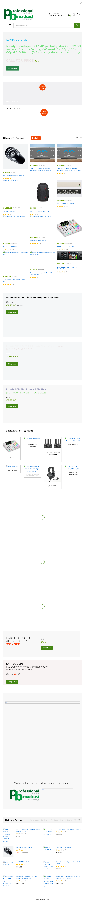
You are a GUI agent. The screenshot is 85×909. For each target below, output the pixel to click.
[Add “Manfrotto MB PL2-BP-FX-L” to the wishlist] (47, 203)
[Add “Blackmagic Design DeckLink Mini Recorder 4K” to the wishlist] (47, 265)
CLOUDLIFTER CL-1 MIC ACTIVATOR (68, 829)
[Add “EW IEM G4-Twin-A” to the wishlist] (20, 203)
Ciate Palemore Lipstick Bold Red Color (68, 862)
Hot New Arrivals (13, 820)
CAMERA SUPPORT (32, 475)
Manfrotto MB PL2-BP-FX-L (40, 211)
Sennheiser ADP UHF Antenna (13, 247)
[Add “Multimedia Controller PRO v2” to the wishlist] (20, 168)
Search (77, 25)
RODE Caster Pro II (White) (66, 247)
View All (79, 138)
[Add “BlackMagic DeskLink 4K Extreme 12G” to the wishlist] (20, 271)
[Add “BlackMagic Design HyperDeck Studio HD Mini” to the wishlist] (74, 259)
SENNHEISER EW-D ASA (65, 204)
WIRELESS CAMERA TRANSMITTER (53, 453)
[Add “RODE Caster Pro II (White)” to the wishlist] (74, 239)
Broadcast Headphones (52, 486)
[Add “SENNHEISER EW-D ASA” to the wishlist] (74, 196)
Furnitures (54, 820)
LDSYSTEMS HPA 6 (22, 862)
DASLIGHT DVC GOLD (63, 847)
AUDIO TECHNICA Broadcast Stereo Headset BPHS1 (28, 830)
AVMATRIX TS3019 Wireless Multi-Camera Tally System (68, 877)
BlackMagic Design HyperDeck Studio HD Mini (67, 268)
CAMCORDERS (12, 470)
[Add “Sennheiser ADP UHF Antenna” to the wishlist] (20, 239)
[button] (10, 168)
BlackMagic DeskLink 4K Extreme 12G (14, 280)
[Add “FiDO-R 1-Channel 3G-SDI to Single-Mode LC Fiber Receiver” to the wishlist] (47, 160)
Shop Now (12, 68)
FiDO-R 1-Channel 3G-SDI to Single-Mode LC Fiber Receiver (41, 169)
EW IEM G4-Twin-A (9, 211)
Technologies (34, 820)
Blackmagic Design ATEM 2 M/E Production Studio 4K (27, 877)
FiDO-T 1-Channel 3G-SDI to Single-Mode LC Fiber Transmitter (69, 169)
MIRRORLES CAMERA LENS (73, 473)
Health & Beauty (66, 820)
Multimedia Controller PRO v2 (13, 176)
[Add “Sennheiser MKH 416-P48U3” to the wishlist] (47, 232)
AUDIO (12, 457)
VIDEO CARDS (73, 445)
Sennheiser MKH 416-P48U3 (39, 240)
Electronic (44, 820)
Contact (56, 13)
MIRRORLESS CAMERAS (32, 445)
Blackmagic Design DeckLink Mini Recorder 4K (41, 274)
